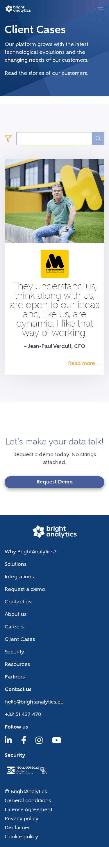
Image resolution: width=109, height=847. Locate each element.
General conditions (28, 801)
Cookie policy (21, 837)
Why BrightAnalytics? (30, 552)
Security (14, 652)
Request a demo (25, 589)
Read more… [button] (84, 363)
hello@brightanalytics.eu (34, 702)
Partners (15, 677)
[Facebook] (23, 743)
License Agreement (28, 810)
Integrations (19, 577)
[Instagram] (39, 743)
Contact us (18, 602)
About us (15, 614)
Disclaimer (17, 828)
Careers (14, 627)
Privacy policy (21, 819)
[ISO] (27, 774)
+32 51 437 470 (23, 714)
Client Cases (20, 639)
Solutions (15, 564)
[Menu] (100, 10)
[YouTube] (56, 743)
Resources (17, 664)
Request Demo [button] (54, 482)
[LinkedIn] (8, 743)
